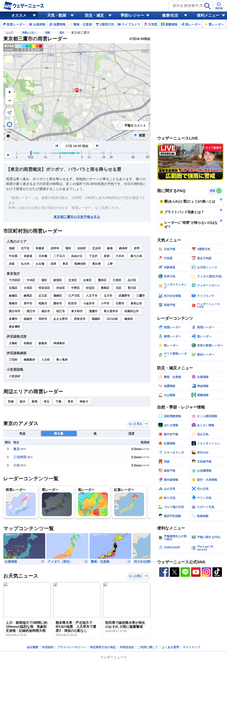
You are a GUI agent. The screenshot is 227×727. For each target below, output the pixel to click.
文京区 (72, 280)
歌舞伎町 (80, 263)
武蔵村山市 (131, 311)
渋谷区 (60, 288)
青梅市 (13, 303)
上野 (110, 263)
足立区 (43, 295)
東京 (62, 32)
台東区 (87, 280)
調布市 (57, 303)
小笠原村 (14, 376)
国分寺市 (14, 311)
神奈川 (84, 401)
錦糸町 (123, 248)
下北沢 (93, 256)
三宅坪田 (20, 457)
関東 (47, 32)
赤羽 (137, 248)
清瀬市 (93, 311)
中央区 (31, 280)
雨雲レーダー (29, 32)
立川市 (108, 295)
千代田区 (14, 280)
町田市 (72, 303)
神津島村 (59, 343)
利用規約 (48, 647)
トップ (9, 32)
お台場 (40, 263)
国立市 (31, 311)
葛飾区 (57, 295)
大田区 (28, 288)
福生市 (45, 311)
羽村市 (43, 319)
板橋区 (13, 295)
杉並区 (90, 288)
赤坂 (12, 263)
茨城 (11, 401)
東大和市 (77, 311)
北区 (118, 288)
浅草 (53, 263)
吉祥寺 (55, 248)
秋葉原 (40, 248)
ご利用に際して (148, 647)
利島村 (28, 343)
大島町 (13, 343)
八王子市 (92, 295)
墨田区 (102, 280)
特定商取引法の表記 (103, 647)
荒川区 (132, 288)
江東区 (117, 280)
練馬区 (28, 295)
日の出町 (112, 319)
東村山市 (136, 303)
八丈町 (45, 359)
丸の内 (25, 263)
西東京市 (80, 319)
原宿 (107, 256)
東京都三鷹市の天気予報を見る (77, 217)
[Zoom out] (9, 100)
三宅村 (13, 359)
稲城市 (28, 319)
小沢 (16, 465)
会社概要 (32, 647)
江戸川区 (74, 295)
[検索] (207, 6)
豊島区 (105, 288)
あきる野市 (60, 319)
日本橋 (43, 256)
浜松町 (81, 248)
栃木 (22, 401)
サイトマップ (191, 647)
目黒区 (13, 288)
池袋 (12, 248)
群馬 (34, 401)
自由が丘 (77, 256)
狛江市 (60, 311)
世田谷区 (44, 288)
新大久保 (136, 256)
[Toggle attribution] (8, 136)
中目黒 (13, 256)
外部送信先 (127, 647)
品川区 (132, 280)
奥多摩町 (14, 326)
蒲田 (68, 248)
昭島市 (43, 303)
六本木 (120, 256)
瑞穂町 (96, 319)
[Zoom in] (9, 92)
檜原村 (128, 319)
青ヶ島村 (62, 359)
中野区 (75, 288)
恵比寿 (96, 263)
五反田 (96, 248)
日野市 (120, 303)
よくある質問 (170, 647)
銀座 (110, 248)
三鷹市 (140, 295)
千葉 (58, 401)
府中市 (28, 303)
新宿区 (57, 280)
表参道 (28, 256)
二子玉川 (59, 256)
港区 (44, 280)
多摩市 (13, 319)
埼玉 (46, 401)
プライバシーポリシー (71, 647)
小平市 (105, 303)
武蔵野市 (124, 295)
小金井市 (89, 303)
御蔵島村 (29, 359)
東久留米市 (111, 311)
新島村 (43, 343)
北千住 (25, 248)
